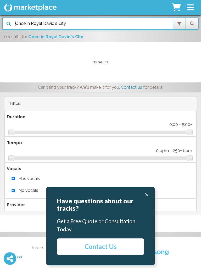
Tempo (14, 142)
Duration (16, 116)
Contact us (131, 87)
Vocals (14, 168)
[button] (190, 7)
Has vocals (29, 178)
